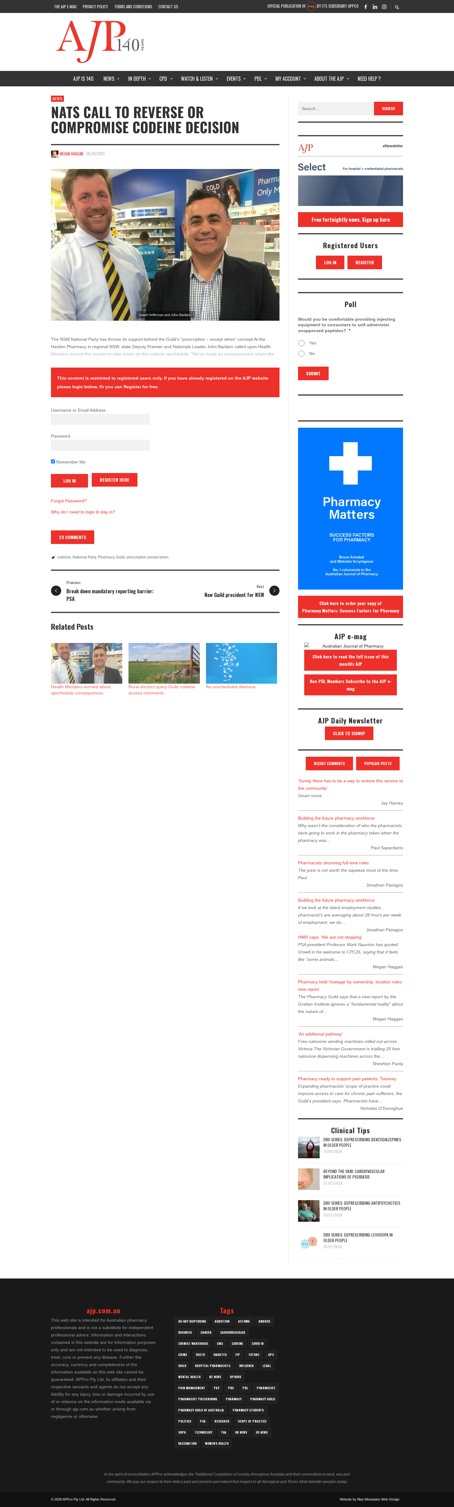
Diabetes (220, 1354)
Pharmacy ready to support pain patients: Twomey (347, 1078)
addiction (222, 1321)
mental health (189, 1376)
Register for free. (141, 386)
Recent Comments (329, 763)
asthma (244, 1321)
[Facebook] (365, 6)
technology (203, 1432)
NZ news (215, 1376)
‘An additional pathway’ (320, 1033)
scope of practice (252, 1421)
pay (216, 1388)
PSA (203, 1421)
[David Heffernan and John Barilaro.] (165, 245)
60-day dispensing (192, 1321)
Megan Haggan (71, 153)
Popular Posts (378, 763)
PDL (245, 1388)
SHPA (182, 1432)
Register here (114, 479)
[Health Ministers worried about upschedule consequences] (86, 663)
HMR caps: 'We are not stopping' (330, 937)
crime (182, 1354)
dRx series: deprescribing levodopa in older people (358, 1237)
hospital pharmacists (212, 1365)
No (312, 353)
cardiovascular (232, 1332)
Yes (312, 342)
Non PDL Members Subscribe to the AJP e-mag (351, 685)
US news (262, 1432)
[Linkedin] (375, 6)
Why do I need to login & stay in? (83, 511)
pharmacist (266, 1388)
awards (264, 1321)
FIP (237, 1354)
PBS (231, 1388)
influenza (246, 1365)
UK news (241, 1432)
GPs (271, 1354)
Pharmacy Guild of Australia (201, 1410)
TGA (223, 1432)
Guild (182, 1365)
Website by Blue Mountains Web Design (369, 1499)
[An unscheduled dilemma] (241, 663)
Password (60, 436)
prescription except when (148, 557)
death (200, 1354)
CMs (220, 1343)
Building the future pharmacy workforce (336, 818)
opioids (235, 1376)
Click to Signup (349, 733)
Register (364, 262)
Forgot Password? (69, 500)
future (254, 1354)
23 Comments (72, 537)
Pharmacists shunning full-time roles (333, 862)
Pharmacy (234, 1399)
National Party (84, 557)
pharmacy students (248, 1410)
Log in (330, 262)
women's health (217, 1443)
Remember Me (70, 461)
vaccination (187, 1443)
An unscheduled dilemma (230, 686)
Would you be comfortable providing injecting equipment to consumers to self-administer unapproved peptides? (346, 325)
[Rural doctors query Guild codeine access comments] (164, 663)
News (57, 98)
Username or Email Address (78, 410)
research (221, 1421)
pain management (191, 1388)
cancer (206, 1332)
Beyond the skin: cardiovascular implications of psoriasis (354, 1174)
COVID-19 (258, 1343)
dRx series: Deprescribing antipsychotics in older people (361, 1206)
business (185, 1332)
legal (267, 1365)
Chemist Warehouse (193, 1343)
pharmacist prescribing (197, 1399)
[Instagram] (384, 6)
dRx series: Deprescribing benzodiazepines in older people (362, 1142)
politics (184, 1421)
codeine (64, 557)
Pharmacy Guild (111, 557)
